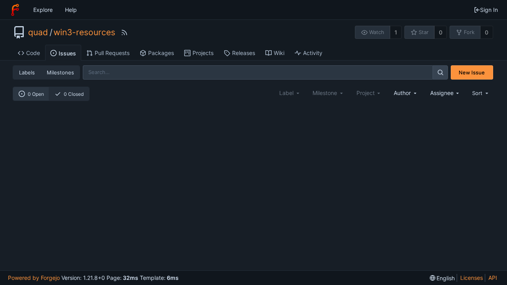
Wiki (279, 52)
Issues (67, 53)
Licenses (471, 277)
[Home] (15, 10)
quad (38, 32)
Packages (161, 52)
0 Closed (74, 94)
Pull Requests (112, 52)
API (492, 277)
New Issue (472, 72)
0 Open (36, 94)
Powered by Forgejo (34, 277)
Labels (27, 72)
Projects (203, 52)
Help (71, 9)
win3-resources (84, 32)
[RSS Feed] (124, 32)
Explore (43, 9)
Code (33, 52)
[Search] (440, 72)
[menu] (480, 93)
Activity (312, 52)
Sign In (489, 9)
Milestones (60, 72)
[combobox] (406, 93)
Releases (243, 52)
